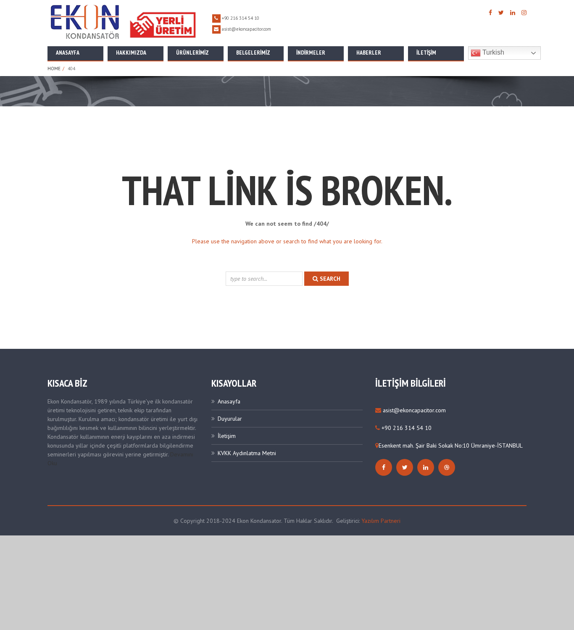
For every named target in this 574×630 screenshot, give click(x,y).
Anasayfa (67, 52)
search (329, 278)
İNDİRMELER (310, 52)
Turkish (492, 52)
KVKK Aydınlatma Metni (247, 453)
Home (54, 68)
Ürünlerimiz (192, 52)
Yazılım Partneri (380, 521)
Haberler (368, 52)
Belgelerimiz (253, 52)
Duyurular (230, 418)
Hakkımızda (131, 52)
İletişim (426, 52)
